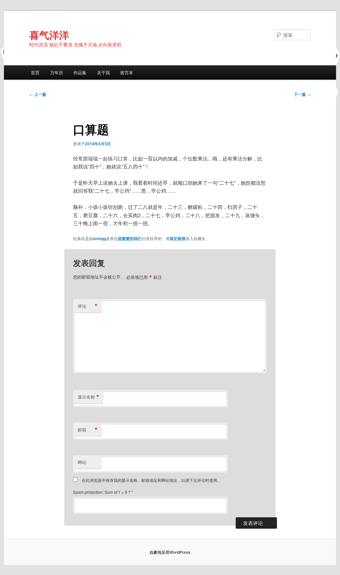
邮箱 (88, 429)
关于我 (103, 72)
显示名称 (88, 397)
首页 (35, 72)
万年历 (56, 72)
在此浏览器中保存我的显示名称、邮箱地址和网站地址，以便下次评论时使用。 (151, 480)
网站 (82, 462)
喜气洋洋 (49, 35)
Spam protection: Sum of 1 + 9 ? (101, 492)
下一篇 (302, 94)
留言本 (126, 72)
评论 (88, 306)
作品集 (79, 72)
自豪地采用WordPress (170, 552)
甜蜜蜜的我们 (130, 238)
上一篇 (37, 94)
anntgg (99, 238)
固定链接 (178, 238)
